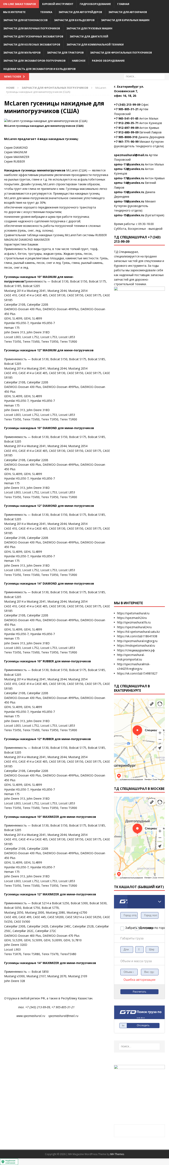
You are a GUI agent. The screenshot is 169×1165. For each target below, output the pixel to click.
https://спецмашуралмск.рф (136, 650)
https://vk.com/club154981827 (137, 673)
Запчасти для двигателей (89, 36)
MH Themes (117, 1154)
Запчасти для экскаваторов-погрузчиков (34, 60)
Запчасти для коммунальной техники (95, 44)
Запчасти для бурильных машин (125, 20)
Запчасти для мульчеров (22, 52)
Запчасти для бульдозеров (74, 20)
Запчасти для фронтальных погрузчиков (121, 52)
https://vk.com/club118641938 (137, 636)
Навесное (79, 60)
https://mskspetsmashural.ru (136, 645)
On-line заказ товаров (19, 4)
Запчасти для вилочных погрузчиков (31, 28)
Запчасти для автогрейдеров (80, 12)
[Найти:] (144, 76)
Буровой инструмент (57, 4)
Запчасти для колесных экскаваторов (31, 44)
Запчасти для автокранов (127, 12)
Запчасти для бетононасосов (25, 20)
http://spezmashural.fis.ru (134, 622)
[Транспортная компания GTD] (119, 897)
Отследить (143, 1025)
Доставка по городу (144, 928)
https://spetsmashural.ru (133, 613)
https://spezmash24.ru (132, 618)
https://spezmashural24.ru (134, 627)
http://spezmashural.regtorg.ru (137, 641)
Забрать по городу (130, 928)
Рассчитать (139, 991)
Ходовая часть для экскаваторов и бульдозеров (39, 69)
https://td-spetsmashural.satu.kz (138, 632)
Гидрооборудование (95, 4)
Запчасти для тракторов (65, 52)
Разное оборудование (108, 60)
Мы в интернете (14, 12)
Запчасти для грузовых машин (89, 28)
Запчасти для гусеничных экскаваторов (33, 36)
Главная (123, 4)
